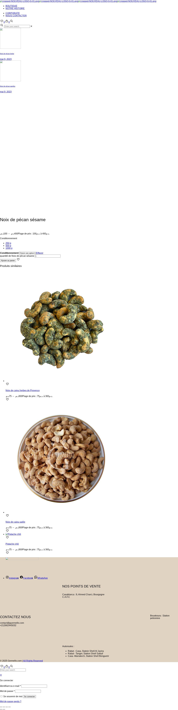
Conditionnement (8, 238)
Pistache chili (12, 544)
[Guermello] (78, 1)
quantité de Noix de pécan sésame (17, 256)
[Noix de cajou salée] (61, 512)
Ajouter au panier (8, 260)
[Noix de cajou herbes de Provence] (61, 381)
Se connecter (29, 697)
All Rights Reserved (33, 661)
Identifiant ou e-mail (10, 686)
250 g (8, 243)
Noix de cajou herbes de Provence (23, 390)
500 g (8, 245)
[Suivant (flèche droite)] (4, 709)
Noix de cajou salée (15, 522)
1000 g (9, 248)
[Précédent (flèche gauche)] (1, 709)
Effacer (39, 253)
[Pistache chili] (13, 534)
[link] (31, 26)
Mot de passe (7, 691)
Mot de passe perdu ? (10, 701)
